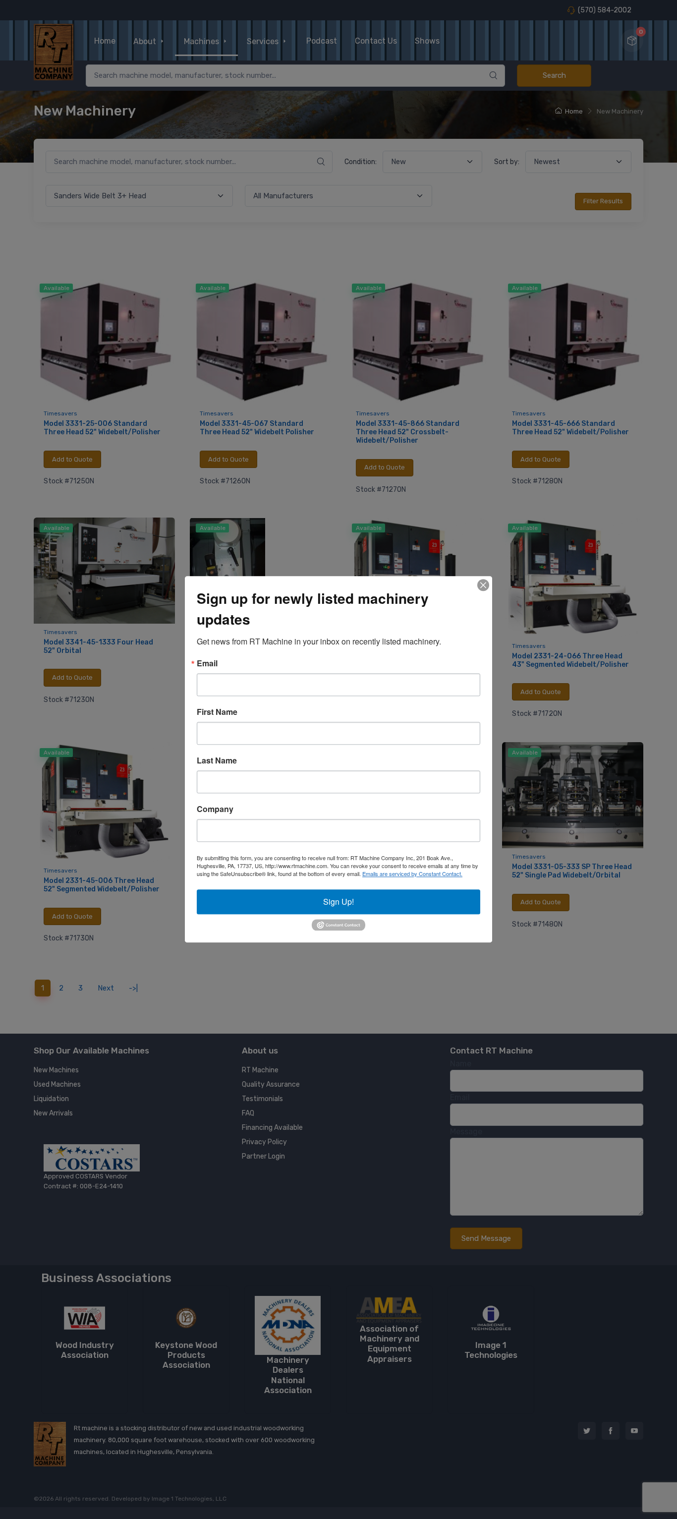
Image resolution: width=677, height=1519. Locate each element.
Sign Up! (338, 901)
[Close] (483, 585)
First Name (217, 712)
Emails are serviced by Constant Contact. (412, 873)
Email (207, 663)
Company (215, 809)
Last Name (217, 760)
